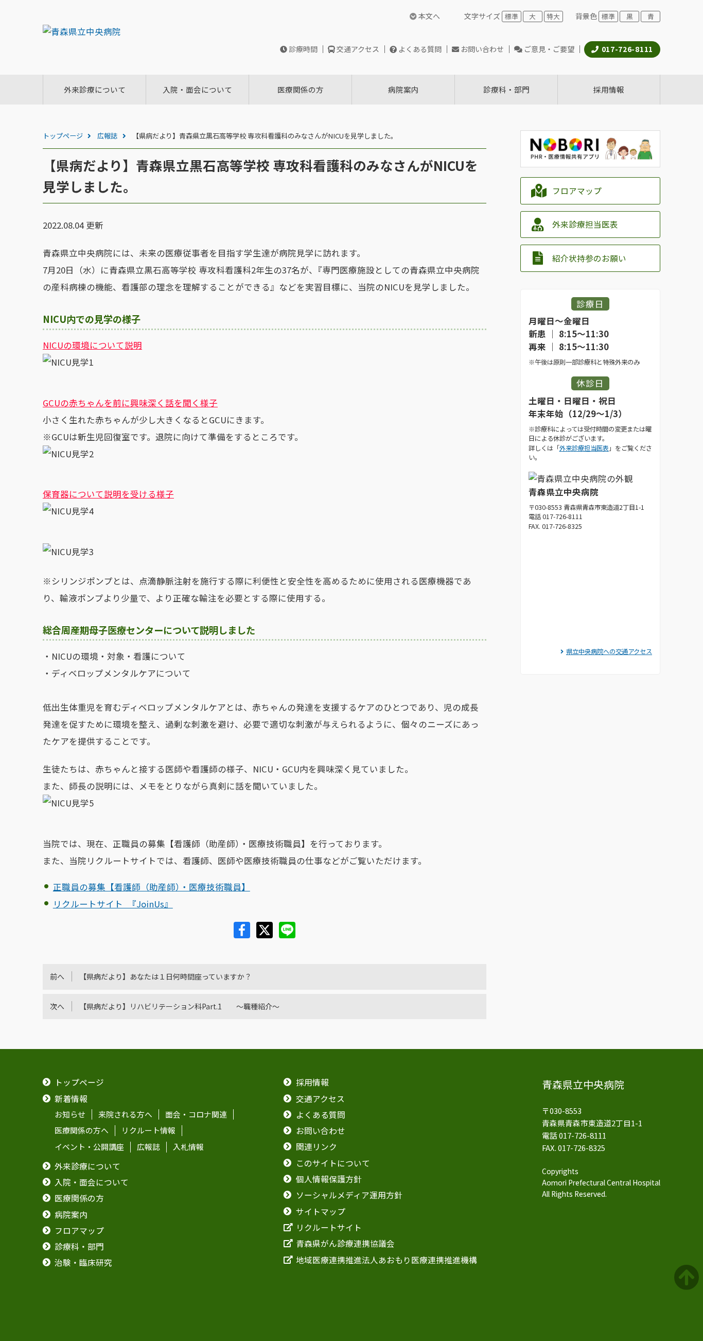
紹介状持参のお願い (589, 258)
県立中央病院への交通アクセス (609, 651)
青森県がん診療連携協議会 (345, 1243)
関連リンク (316, 1147)
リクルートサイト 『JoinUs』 (113, 904)
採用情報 (312, 1082)
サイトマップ (320, 1211)
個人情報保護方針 (329, 1179)
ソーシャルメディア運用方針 (349, 1195)
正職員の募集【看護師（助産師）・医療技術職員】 (151, 887)
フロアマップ (577, 191)
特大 (553, 16)
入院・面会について (92, 1182)
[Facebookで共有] (243, 935)
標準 (511, 16)
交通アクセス (358, 49)
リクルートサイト (329, 1227)
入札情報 (188, 1147)
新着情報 (71, 1099)
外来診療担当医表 (585, 224)
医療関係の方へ (82, 1131)
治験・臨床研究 (83, 1262)
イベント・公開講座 (89, 1147)
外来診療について (87, 1166)
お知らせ (70, 1114)
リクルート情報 (148, 1131)
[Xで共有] (265, 935)
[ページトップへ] (688, 1278)
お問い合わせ (482, 49)
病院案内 (71, 1214)
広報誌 (107, 136)
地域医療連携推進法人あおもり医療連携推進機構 (386, 1260)
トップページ (63, 136)
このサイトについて (333, 1163)
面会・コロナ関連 (196, 1114)
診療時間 (303, 49)
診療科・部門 (79, 1246)
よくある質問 (420, 49)
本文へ (428, 16)
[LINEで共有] (287, 935)
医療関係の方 (79, 1198)
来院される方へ (125, 1114)
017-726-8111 (627, 49)
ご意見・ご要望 (549, 49)
